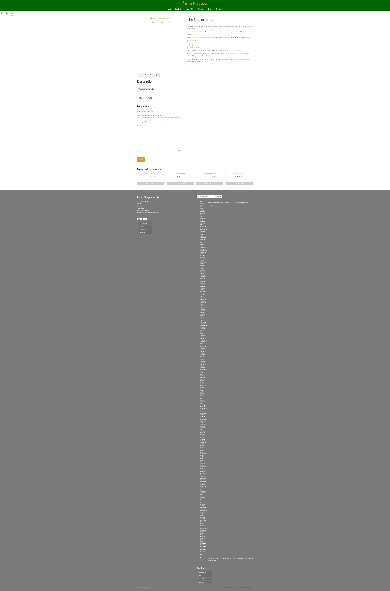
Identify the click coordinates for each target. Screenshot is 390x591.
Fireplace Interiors (194, 47)
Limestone (250, 14)
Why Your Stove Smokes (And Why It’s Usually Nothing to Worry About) (228, 204)
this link (236, 54)
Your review (140, 125)
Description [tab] (144, 75)
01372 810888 (144, 210)
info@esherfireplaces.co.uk (150, 212)
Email (178, 150)
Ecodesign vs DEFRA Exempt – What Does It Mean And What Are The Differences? (230, 559)
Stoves (191, 43)
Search (219, 196)
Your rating (140, 122)
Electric (191, 45)
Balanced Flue (191, 56)
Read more (150, 183)
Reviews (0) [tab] (154, 75)
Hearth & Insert (229, 50)
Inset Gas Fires (194, 40)
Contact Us (238, 59)
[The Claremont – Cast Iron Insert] (165, 25)
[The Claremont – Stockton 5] (160, 18)
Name (139, 150)
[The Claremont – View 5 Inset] (156, 25)
